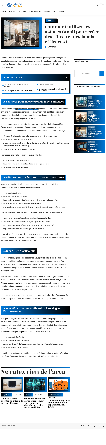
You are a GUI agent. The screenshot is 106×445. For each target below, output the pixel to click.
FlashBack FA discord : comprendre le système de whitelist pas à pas (95, 147)
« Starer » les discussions (46, 85)
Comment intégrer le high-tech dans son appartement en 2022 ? (59, 403)
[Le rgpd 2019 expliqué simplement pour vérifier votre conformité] (81, 117)
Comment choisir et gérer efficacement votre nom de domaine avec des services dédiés (34, 403)
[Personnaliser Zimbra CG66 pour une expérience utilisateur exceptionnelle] (81, 102)
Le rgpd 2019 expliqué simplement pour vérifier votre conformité (94, 118)
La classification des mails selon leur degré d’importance (52, 90)
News (28, 395)
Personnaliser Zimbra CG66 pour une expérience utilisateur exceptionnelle (95, 103)
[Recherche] (96, 4)
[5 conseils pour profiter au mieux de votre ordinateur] (12, 384)
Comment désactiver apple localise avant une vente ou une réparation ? (95, 133)
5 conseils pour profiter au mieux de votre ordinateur (12, 401)
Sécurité (91, 142)
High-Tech (6, 395)
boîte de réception (32, 143)
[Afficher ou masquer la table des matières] (45, 77)
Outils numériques (55, 395)
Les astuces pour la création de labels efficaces (16, 85)
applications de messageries (26, 108)
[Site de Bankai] (15, 4)
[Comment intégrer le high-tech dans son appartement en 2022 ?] (58, 384)
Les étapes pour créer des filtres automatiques (18, 91)
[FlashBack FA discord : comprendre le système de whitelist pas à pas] (81, 146)
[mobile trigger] (4, 4)
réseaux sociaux (8, 127)
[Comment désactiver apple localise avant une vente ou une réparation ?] (81, 132)
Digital (51, 20)
